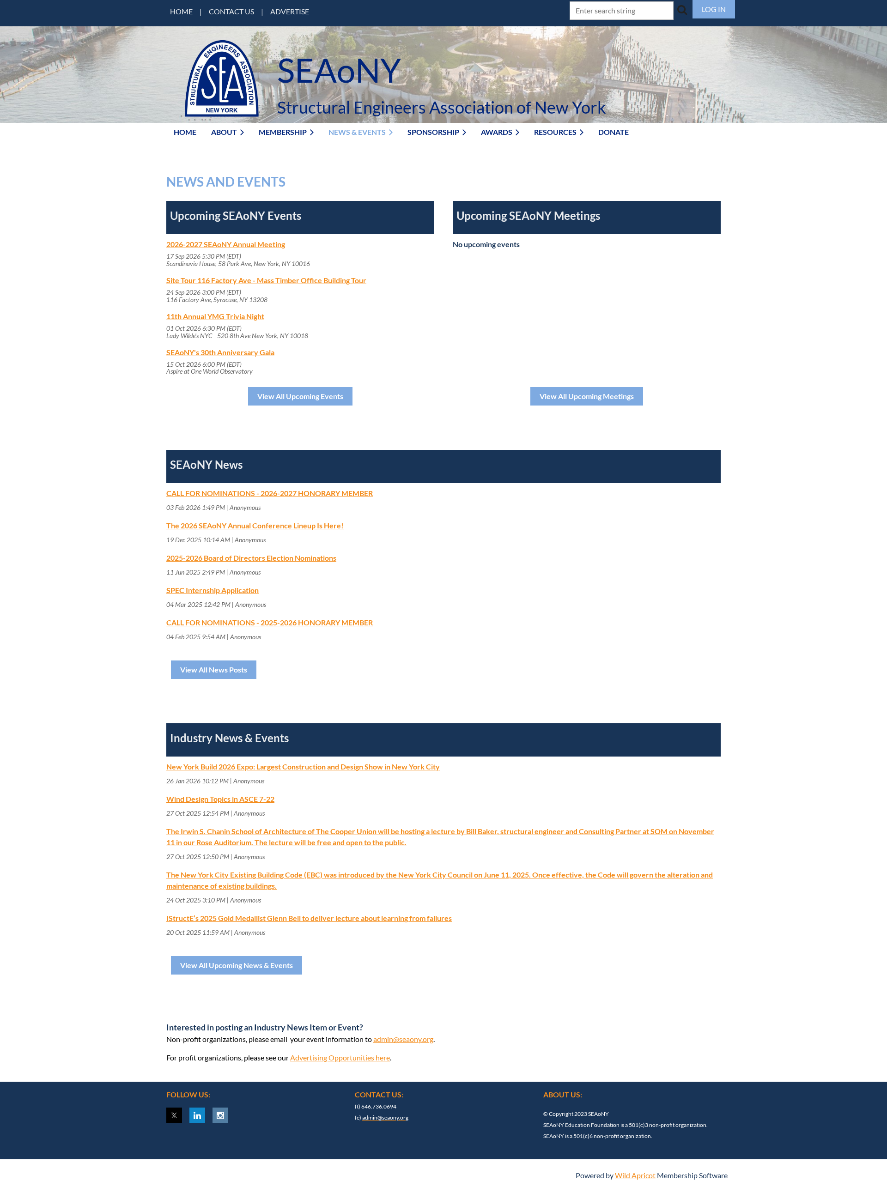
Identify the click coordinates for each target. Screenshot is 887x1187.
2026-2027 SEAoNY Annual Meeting (225, 244)
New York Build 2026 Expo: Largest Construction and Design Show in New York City (303, 766)
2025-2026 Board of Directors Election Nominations (251, 557)
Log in (714, 9)
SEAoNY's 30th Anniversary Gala (220, 352)
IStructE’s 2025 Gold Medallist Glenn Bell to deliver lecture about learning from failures (309, 918)
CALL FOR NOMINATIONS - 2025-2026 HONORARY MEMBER (269, 622)
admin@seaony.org (403, 1039)
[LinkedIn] (197, 1115)
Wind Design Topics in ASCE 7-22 (220, 798)
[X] (174, 1115)
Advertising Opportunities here (340, 1057)
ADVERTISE (289, 11)
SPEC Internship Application (212, 590)
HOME (181, 11)
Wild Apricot (635, 1175)
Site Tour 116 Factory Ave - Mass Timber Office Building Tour (266, 280)
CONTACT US (231, 11)
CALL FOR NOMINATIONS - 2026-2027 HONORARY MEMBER (269, 493)
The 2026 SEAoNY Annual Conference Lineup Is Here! (255, 525)
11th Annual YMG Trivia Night (215, 316)
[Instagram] (220, 1115)
